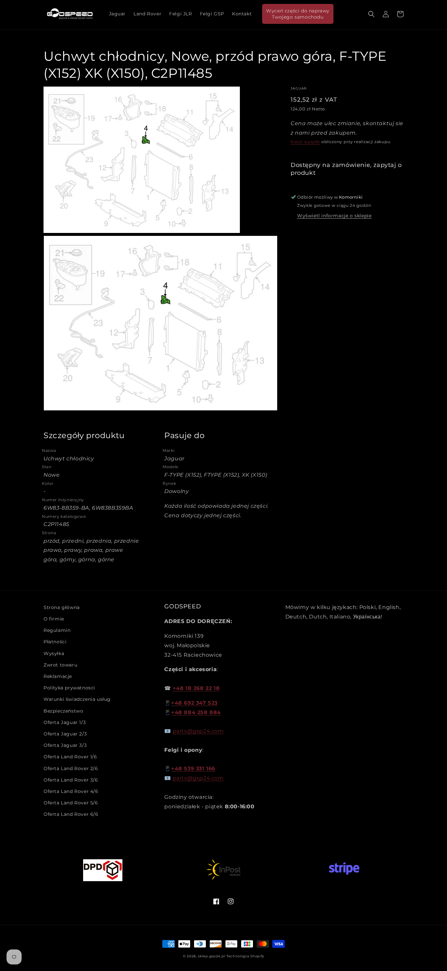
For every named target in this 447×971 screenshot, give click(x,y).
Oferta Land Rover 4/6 (71, 791)
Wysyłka (54, 653)
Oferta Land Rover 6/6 (71, 814)
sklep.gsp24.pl (212, 956)
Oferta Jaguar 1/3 (65, 722)
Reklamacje (58, 676)
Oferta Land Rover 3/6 (71, 780)
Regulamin (57, 630)
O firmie (54, 619)
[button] (371, 14)
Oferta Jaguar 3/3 (65, 745)
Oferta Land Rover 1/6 (70, 757)
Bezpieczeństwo (63, 711)
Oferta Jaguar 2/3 (65, 734)
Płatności (55, 642)
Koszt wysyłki (305, 141)
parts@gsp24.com (198, 731)
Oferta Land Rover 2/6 (71, 768)
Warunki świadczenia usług (77, 699)
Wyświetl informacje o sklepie (334, 216)
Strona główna (62, 607)
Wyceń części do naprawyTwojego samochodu (298, 14)
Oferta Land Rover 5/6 (71, 803)
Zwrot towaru (60, 665)
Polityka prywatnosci (69, 688)
